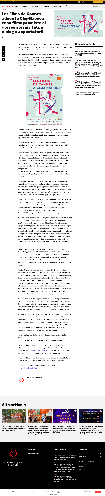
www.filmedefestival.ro (28, 368)
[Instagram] (30, 380)
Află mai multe (52, 494)
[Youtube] (32, 380)
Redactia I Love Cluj (22, 37)
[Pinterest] (3, 55)
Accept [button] (98, 492)
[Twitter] (3, 52)
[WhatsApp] (3, 59)
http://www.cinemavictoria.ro (37, 350)
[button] (66, 6)
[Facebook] (3, 48)
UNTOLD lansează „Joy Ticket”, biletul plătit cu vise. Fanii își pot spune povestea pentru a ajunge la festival (87, 74)
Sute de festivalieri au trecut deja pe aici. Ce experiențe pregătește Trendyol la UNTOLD (88, 53)
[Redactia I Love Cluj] (22, 380)
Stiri (76, 49)
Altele (76, 71)
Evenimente (5, 9)
